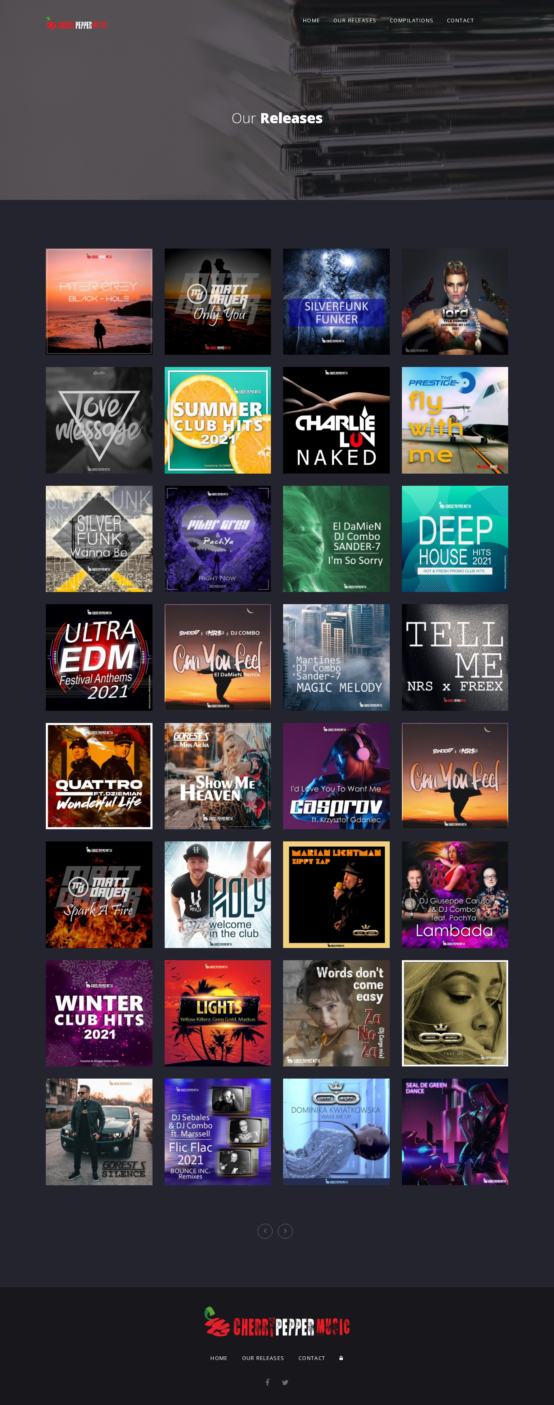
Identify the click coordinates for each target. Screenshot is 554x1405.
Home (311, 20)
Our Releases (355, 20)
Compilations (412, 20)
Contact (461, 20)
